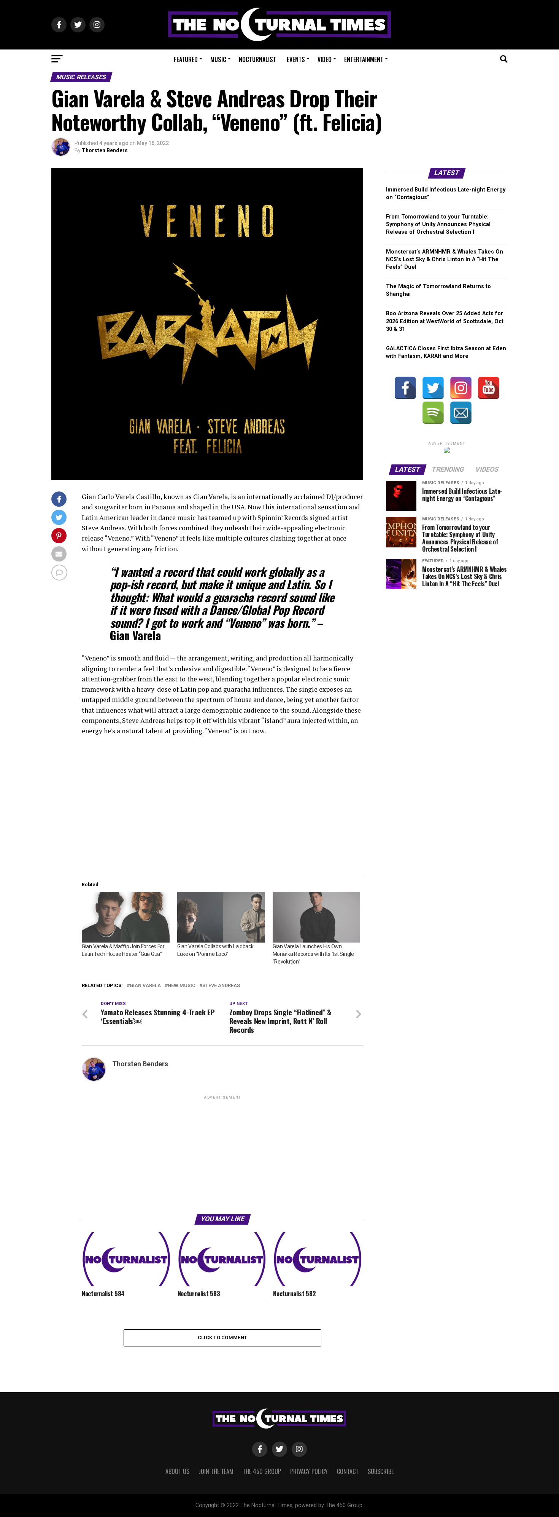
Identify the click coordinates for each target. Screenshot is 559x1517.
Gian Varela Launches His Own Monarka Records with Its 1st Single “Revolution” (313, 954)
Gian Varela (145, 985)
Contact (348, 1471)
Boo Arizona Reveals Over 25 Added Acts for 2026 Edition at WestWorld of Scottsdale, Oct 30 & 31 (444, 321)
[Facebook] (405, 387)
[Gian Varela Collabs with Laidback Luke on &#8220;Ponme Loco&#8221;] (221, 917)
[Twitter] (433, 387)
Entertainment (363, 59)
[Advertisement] (222, 1154)
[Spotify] (433, 412)
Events (296, 59)
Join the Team (216, 1471)
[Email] (460, 412)
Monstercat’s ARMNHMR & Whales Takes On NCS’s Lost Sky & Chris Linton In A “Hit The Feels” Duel (444, 259)
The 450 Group (262, 1471)
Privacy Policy (309, 1471)
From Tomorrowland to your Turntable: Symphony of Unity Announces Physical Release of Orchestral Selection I (438, 224)
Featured (186, 59)
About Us (177, 1471)
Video (325, 59)
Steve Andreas (221, 985)
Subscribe (381, 1471)
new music (181, 985)
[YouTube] (488, 387)
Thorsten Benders (105, 150)
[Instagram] (460, 387)
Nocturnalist (257, 59)
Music (218, 59)
